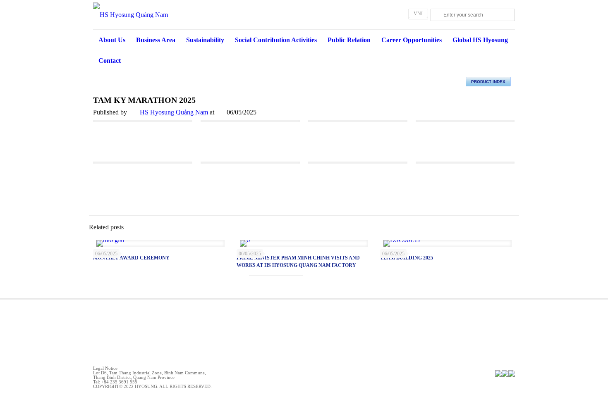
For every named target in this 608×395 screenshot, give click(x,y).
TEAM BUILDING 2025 (406, 258)
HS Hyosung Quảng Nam (174, 112)
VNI (418, 14)
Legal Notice (105, 368)
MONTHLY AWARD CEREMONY (131, 258)
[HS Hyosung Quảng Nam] (304, 14)
